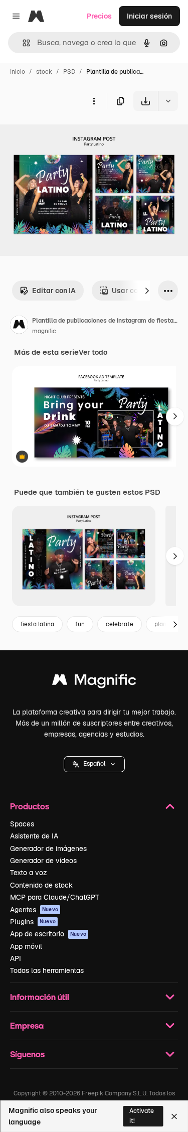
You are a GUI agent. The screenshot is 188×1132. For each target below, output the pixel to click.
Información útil (39, 997)
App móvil (26, 946)
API (15, 958)
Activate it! (141, 1115)
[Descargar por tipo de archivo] (168, 101)
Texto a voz (28, 872)
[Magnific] (94, 682)
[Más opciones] (94, 101)
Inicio (17, 72)
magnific (44, 331)
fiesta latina (37, 624)
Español (94, 764)
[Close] (174, 1116)
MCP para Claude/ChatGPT (54, 897)
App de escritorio (48, 933)
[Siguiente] (147, 290)
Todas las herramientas (47, 970)
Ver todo (93, 352)
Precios (99, 16)
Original (64, 134)
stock (44, 72)
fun (80, 624)
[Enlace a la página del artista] (19, 326)
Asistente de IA (34, 835)
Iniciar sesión (149, 16)
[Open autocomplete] (22, 43)
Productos (29, 806)
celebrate (119, 624)
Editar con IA (54, 290)
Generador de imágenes (48, 848)
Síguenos (27, 1054)
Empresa (27, 1025)
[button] (94, 764)
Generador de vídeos (43, 860)
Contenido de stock (41, 885)
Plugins (33, 921)
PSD (69, 72)
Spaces (22, 823)
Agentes (34, 909)
